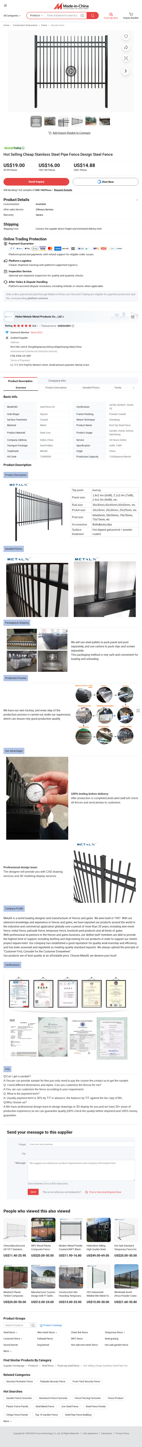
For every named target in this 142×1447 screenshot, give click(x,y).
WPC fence (77, 1338)
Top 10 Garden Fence (46, 1414)
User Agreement (90, 1433)
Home (6, 25)
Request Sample (63, 190)
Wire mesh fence (46, 1332)
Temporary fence (114, 1332)
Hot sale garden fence (116, 1344)
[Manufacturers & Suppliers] (71, 6)
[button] (127, 387)
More (6, 1421)
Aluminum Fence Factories (53, 1398)
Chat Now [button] (108, 181)
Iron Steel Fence (69, 1406)
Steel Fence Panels (96, 1406)
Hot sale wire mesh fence (84, 1344)
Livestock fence (11, 1338)
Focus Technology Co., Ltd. (48, 1433)
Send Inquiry (36, 181)
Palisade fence (45, 1338)
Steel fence (9, 1332)
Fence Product (115, 1398)
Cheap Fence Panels (17, 1414)
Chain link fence (79, 1332)
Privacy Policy (122, 1433)
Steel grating (111, 1338)
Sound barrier (10, 1344)
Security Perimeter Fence (19, 1381)
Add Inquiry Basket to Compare (71, 133)
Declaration (106, 1433)
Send (33, 1191)
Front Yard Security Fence (86, 1381)
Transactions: (57, 325)
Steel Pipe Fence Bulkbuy (78, 1414)
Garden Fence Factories (19, 1398)
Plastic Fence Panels (17, 1406)
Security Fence (57, 25)
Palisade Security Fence (52, 1381)
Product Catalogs (52, 1325)
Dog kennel (43, 1344)
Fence (44, 25)
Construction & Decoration (25, 25)
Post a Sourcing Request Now (103, 1192)
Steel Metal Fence (45, 1406)
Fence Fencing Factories (88, 1398)
